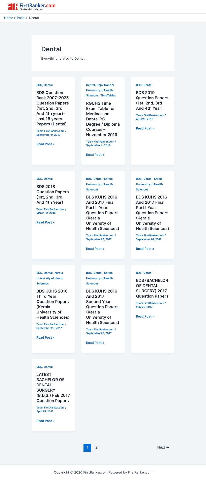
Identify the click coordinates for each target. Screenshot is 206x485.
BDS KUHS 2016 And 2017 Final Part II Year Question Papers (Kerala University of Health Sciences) (102, 213)
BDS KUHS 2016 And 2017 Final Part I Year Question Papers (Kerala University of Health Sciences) (152, 213)
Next (163, 447)
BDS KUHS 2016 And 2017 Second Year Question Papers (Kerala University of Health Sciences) (102, 307)
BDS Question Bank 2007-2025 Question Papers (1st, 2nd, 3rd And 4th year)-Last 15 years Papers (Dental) (52, 108)
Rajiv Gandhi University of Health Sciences (100, 90)
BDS (39, 85)
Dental (48, 85)
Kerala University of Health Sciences (99, 184)
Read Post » (45, 144)
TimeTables (108, 95)
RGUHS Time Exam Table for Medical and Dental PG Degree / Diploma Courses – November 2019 (103, 119)
